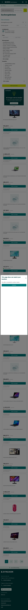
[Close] (26, 278)
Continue (14, 285)
